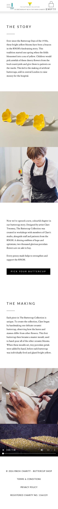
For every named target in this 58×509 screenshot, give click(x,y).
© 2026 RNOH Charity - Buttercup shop (29, 471)
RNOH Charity (40, 9)
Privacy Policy (29, 487)
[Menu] (8, 5)
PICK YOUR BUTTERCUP (28, 272)
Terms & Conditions (29, 479)
